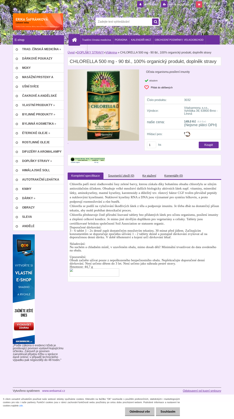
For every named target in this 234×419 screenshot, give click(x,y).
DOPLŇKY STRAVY (90, 52)
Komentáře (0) (173, 175)
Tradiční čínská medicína (96, 39)
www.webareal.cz (53, 390)
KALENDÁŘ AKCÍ (141, 39)
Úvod (71, 52)
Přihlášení (152, 4)
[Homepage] (76, 39)
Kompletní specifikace (85, 175)
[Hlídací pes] (187, 133)
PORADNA (121, 39)
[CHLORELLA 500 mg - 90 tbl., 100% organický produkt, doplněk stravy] (87, 157)
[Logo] (38, 22)
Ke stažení (149, 175)
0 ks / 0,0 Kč (211, 3)
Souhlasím (168, 411)
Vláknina (111, 52)
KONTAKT (79, 49)
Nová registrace (179, 4)
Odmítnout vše (140, 411)
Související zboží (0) (121, 175)
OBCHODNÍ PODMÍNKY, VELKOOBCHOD (179, 39)
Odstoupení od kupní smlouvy (202, 390)
